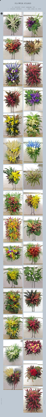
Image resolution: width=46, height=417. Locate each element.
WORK (34, 7)
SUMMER (32, 8)
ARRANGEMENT (17, 7)
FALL (36, 8)
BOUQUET (23, 7)
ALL (12, 7)
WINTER (39, 8)
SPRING (29, 8)
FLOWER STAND (29, 7)
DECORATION (12, 8)
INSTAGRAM (1, 399)
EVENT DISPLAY (18, 8)
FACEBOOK (1, 403)
